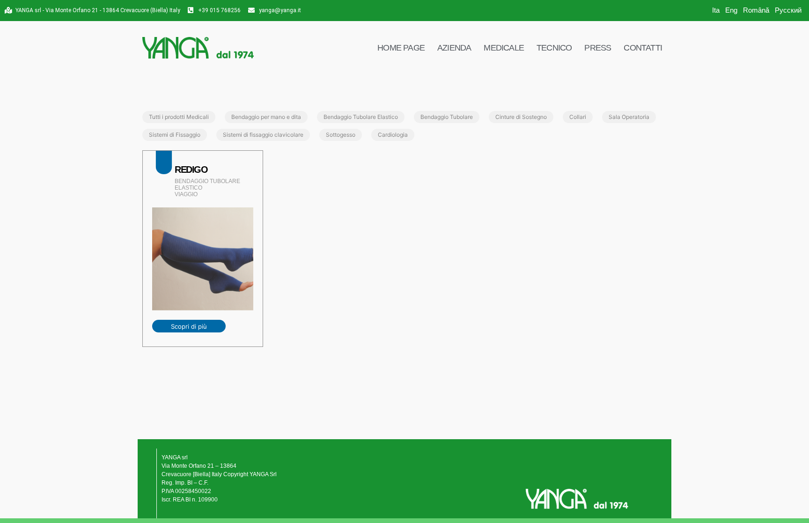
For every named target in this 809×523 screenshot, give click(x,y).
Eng (731, 10)
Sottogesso (340, 134)
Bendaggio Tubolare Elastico (361, 116)
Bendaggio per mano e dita (266, 116)
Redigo (191, 169)
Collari (577, 116)
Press (597, 47)
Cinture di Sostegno (521, 116)
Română (756, 10)
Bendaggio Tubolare (446, 116)
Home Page (401, 47)
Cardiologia (393, 134)
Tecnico (554, 47)
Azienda (454, 47)
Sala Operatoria (629, 116)
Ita (716, 10)
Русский (788, 10)
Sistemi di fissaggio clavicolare (263, 134)
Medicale (504, 47)
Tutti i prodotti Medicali (179, 116)
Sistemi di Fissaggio (174, 134)
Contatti (643, 47)
